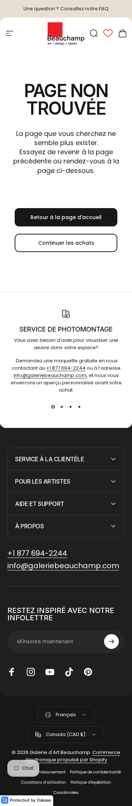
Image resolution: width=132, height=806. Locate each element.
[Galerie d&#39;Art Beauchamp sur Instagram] (30, 672)
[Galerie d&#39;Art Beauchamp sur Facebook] (11, 672)
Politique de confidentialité (95, 772)
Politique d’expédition (90, 782)
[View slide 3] (70, 407)
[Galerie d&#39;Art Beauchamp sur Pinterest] (88, 672)
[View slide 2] (61, 407)
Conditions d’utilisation (43, 782)
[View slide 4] (79, 407)
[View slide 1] (52, 407)
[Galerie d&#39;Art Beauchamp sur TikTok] (69, 672)
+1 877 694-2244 (65, 368)
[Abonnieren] (111, 641)
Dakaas (44, 800)
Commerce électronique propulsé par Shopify (73, 756)
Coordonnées (66, 792)
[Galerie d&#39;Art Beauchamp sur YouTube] (49, 672)
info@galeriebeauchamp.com (50, 375)
